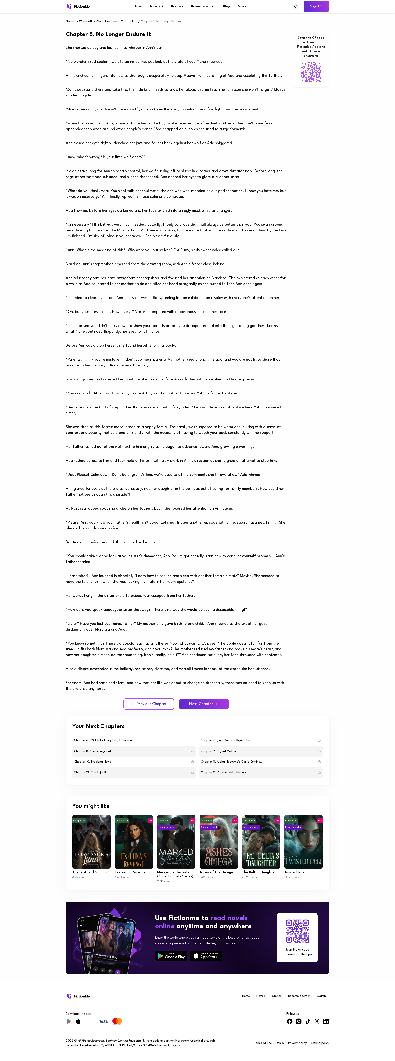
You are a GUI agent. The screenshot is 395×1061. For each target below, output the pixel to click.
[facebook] (289, 1023)
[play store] (171, 956)
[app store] (206, 956)
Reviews (177, 6)
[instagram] (298, 1023)
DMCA (280, 1043)
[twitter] (317, 1023)
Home (138, 6)
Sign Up (316, 6)
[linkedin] (326, 1023)
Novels (156, 6)
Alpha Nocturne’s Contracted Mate (116, 21)
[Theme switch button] (295, 6)
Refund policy (320, 1043)
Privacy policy (297, 1043)
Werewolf (85, 21)
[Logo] (78, 6)
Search (243, 6)
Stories (277, 996)
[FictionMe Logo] (78, 996)
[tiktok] (307, 1023)
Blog (226, 6)
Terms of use (263, 1043)
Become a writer (203, 6)
